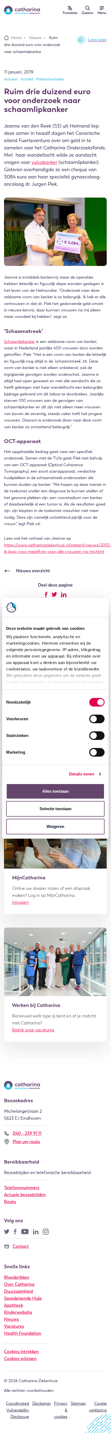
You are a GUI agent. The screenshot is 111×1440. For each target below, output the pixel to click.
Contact (21, 1246)
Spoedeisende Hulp (23, 1298)
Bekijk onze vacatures (33, 1029)
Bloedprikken (16, 1277)
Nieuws (11, 1319)
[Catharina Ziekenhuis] (22, 10)
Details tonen (81, 774)
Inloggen (20, 902)
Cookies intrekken (21, 1351)
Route (10, 1201)
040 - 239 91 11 (27, 1133)
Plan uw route (26, 1141)
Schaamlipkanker (19, 341)
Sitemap (78, 1403)
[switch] (97, 719)
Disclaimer (41, 1403)
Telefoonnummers (21, 1187)
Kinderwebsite (18, 1312)
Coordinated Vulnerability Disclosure (17, 1410)
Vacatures (14, 1326)
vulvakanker (44, 162)
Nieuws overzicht (33, 570)
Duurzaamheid (18, 1291)
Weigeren (55, 826)
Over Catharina (19, 1284)
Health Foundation (22, 1333)
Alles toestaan (55, 791)
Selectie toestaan (55, 808)
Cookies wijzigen (20, 1358)
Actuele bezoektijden (25, 1194)
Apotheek (13, 1305)
